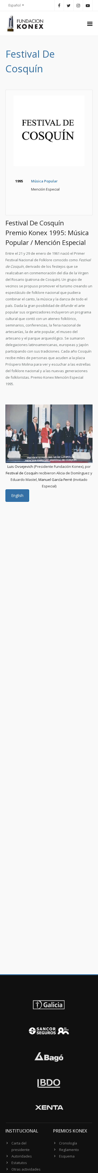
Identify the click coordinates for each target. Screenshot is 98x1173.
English (17, 495)
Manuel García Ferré (55, 479)
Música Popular (44, 181)
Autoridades (21, 1156)
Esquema (67, 1156)
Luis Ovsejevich (20, 466)
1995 (19, 181)
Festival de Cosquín (22, 473)
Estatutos (19, 1162)
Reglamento (69, 1149)
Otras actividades (26, 1169)
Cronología (68, 1143)
